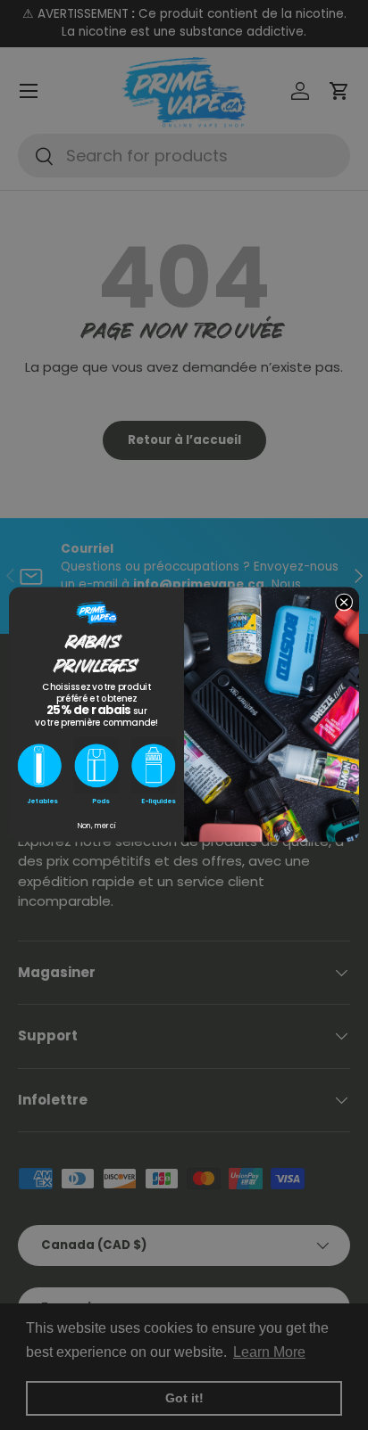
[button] (39, 766)
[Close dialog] (344, 603)
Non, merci (96, 826)
